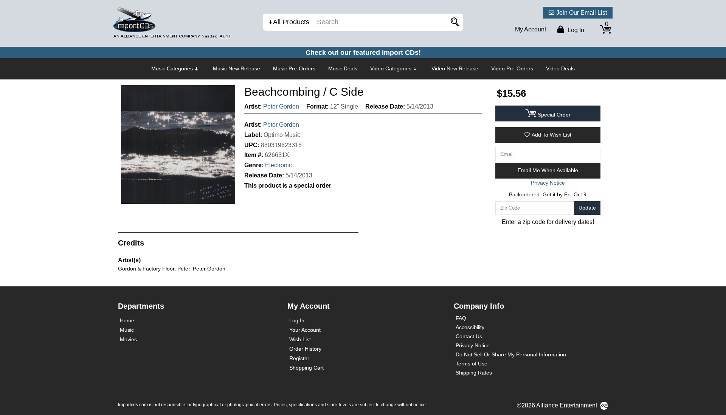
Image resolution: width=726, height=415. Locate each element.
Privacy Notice (473, 345)
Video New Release (454, 68)
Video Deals (560, 68)
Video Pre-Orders (512, 68)
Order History (305, 349)
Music (127, 330)
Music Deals (342, 68)
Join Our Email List (581, 12)
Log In (296, 320)
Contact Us (469, 336)
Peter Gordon (281, 106)
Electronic (278, 165)
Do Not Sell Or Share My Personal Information (511, 354)
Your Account (305, 330)
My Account (530, 29)
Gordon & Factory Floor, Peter (154, 269)
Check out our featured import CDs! (363, 52)
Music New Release (236, 68)
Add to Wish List (551, 135)
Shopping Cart (306, 368)
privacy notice (548, 183)
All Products (291, 22)
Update (587, 208)
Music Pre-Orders (294, 68)
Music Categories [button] (172, 68)
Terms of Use (471, 364)
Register (299, 358)
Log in (575, 30)
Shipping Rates (474, 373)
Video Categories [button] (390, 68)
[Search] (453, 22)
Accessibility (470, 327)
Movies (128, 339)
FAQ (461, 318)
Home (127, 320)
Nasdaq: (216, 36)
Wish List (300, 339)
